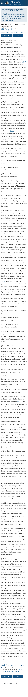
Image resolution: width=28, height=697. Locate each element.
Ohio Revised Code (7, 29)
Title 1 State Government (10, 31)
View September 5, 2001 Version (12, 670)
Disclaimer (8, 683)
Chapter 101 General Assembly (12, 33)
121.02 (12, 131)
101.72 (24, 62)
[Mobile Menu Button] (1, 3)
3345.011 (4, 250)
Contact (16, 683)
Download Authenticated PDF (12, 47)
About (22, 683)
